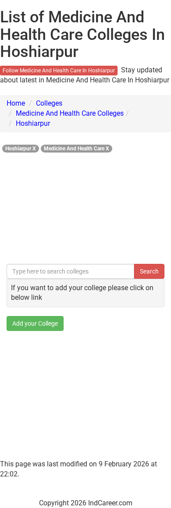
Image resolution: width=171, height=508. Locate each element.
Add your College (35, 323)
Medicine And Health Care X (76, 149)
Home (16, 103)
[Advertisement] (85, 206)
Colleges (49, 103)
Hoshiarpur (33, 123)
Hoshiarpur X (20, 149)
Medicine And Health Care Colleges (70, 113)
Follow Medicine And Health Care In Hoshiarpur (59, 70)
